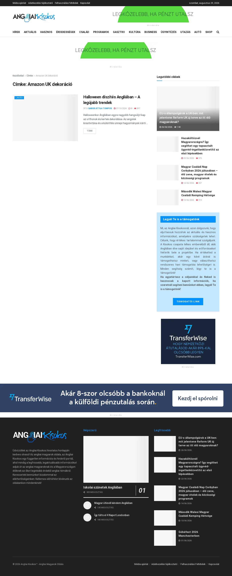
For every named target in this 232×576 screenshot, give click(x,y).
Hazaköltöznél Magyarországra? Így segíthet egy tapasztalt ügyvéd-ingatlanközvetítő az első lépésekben (200, 146)
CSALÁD (84, 32)
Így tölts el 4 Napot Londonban (111, 515)
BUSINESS (150, 32)
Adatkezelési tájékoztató (40, 3)
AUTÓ (197, 32)
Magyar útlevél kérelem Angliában (113, 503)
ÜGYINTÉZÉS (168, 32)
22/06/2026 (188, 158)
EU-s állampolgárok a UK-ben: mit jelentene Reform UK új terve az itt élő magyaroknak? (185, 117)
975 (200, 158)
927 (200, 183)
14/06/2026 (188, 183)
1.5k (178, 127)
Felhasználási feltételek (66, 3)
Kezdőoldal (18, 75)
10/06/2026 (188, 200)
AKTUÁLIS (30, 32)
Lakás (19, 98)
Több (91, 130)
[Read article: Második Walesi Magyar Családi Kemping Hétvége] (168, 197)
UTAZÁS (185, 32)
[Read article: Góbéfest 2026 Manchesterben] (165, 538)
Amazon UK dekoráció (47, 75)
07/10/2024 (121, 108)
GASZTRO (119, 32)
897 (138, 108)
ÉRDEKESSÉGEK (65, 32)
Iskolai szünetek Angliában (102, 487)
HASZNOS (46, 32)
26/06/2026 (166, 127)
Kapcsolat (85, 3)
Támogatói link (188, 301)
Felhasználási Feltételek (193, 564)
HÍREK (16, 32)
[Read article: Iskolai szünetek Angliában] (116, 459)
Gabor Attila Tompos (100, 108)
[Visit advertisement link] (153, 14)
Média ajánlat (19, 3)
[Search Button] (218, 32)
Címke (30, 75)
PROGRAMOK (101, 32)
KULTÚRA (134, 32)
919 (200, 200)
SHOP (208, 32)
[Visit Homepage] (34, 17)
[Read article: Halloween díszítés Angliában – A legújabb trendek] (45, 117)
